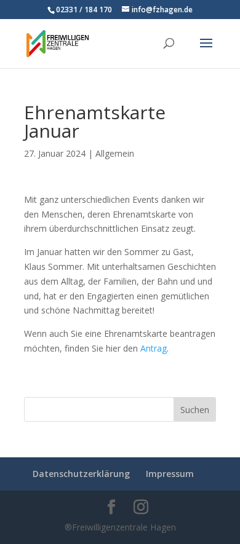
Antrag (153, 348)
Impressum (170, 473)
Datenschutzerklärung (81, 473)
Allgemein (114, 153)
